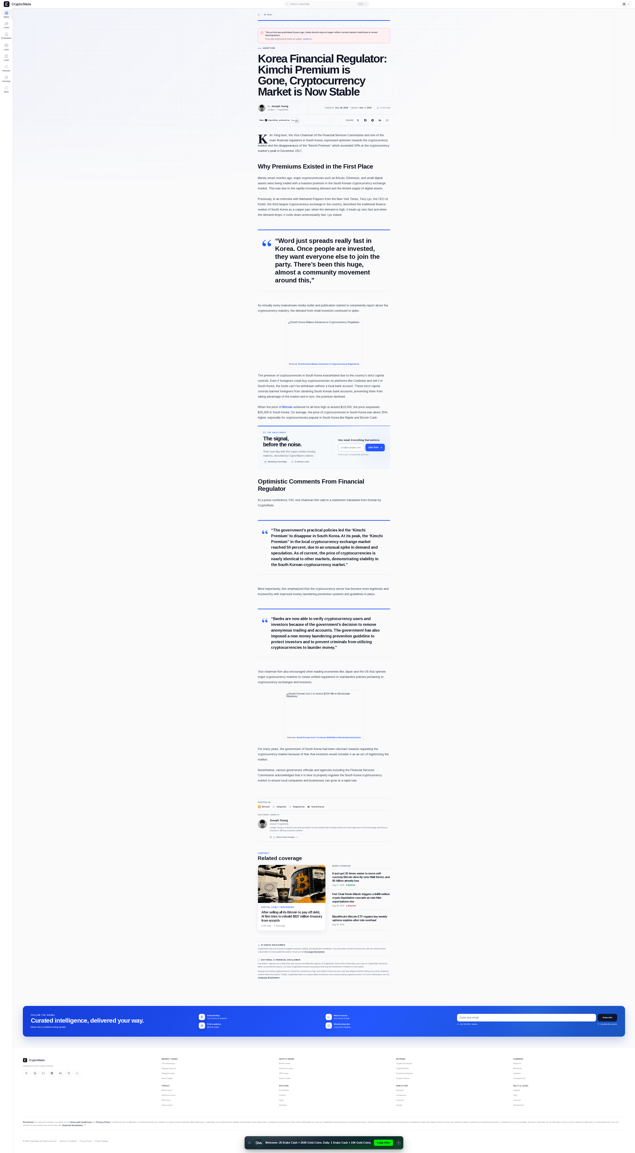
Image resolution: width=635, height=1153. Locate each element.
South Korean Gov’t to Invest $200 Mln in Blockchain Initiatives (328, 737)
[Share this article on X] (358, 120)
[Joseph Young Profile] (262, 108)
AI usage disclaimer (314, 952)
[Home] (259, 15)
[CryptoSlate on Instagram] (68, 1073)
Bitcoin (287, 407)
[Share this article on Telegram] (373, 120)
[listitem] (264, 806)
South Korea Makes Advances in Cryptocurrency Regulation (328, 364)
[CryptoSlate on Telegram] (52, 1073)
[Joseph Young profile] (262, 823)
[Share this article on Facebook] (365, 120)
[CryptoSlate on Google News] (35, 1073)
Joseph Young (279, 106)
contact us (307, 39)
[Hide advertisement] (398, 1142)
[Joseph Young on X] (271, 837)
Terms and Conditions (80, 1122)
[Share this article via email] (387, 120)
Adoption (269, 48)
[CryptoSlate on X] (26, 1073)
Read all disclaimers (72, 1125)
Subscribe (607, 1017)
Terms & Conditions (68, 1141)
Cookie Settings (101, 1141)
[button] (6, 89)
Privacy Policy (103, 1122)
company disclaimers (268, 978)
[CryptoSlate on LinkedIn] (60, 1073)
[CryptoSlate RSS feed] (77, 1073)
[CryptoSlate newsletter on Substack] (43, 1073)
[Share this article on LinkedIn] (380, 120)
